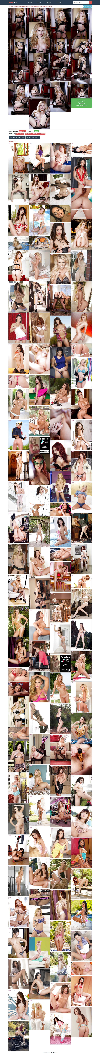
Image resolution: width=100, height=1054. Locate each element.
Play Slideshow (88, 6)
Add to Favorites (18, 137)
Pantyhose (35, 133)
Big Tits (22, 133)
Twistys (36, 131)
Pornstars (48, 2)
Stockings (42, 133)
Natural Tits (28, 133)
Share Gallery (33, 137)
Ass (17, 133)
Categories (59, 2)
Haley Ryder (22, 131)
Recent (30, 2)
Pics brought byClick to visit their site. (81, 103)
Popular (39, 2)
